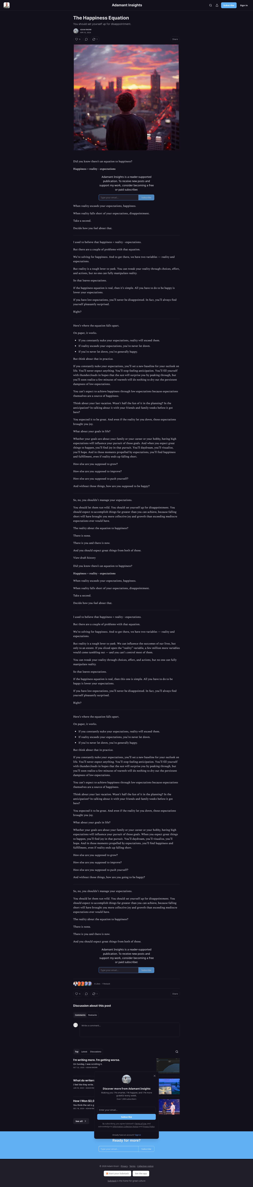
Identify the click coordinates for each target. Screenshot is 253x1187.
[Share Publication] (217, 5)
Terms (132, 1166)
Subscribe (228, 5)
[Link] (69, 564)
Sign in (244, 5)
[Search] (210, 5)
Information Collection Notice (126, 1126)
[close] (154, 1075)
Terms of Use (140, 1123)
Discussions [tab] (95, 1051)
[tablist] (86, 1015)
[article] (126, 1066)
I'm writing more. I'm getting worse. (96, 1060)
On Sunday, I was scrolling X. (87, 1063)
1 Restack (106, 983)
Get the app (141, 1173)
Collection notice (145, 1166)
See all (79, 1121)
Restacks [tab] (92, 1015)
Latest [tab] (84, 1051)
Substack (112, 1180)
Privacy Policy (148, 1126)
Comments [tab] (80, 1015)
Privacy (124, 1166)
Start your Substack (119, 1173)
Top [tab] (76, 1051)
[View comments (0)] (86, 39)
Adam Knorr (85, 30)
